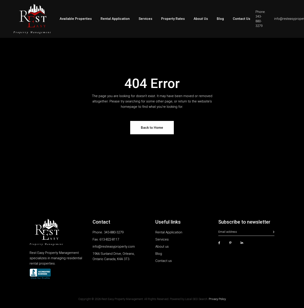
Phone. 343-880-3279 (108, 232)
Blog (158, 254)
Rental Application (168, 232)
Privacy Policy (217, 299)
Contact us (163, 261)
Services (162, 239)
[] (273, 232)
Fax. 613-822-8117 (106, 239)
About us (162, 247)
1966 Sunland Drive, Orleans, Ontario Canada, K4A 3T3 (114, 256)
